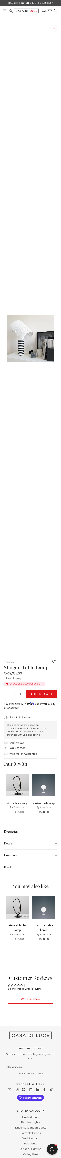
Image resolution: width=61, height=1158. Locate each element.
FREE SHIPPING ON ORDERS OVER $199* (30, 3)
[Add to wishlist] (54, 661)
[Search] (11, 11)
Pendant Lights (30, 1122)
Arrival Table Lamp (17, 803)
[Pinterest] (23, 1089)
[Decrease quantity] (8, 694)
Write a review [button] (30, 999)
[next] (57, 338)
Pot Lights (30, 1143)
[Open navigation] (5, 11)
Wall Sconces (30, 1138)
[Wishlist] (50, 11)
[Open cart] (56, 11)
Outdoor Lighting (30, 1148)
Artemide (9, 662)
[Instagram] (16, 1089)
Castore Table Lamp (43, 927)
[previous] (4, 338)
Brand (7, 867)
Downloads (10, 855)
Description (11, 831)
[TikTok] (51, 1089)
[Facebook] (44, 1089)
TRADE (43, 10)
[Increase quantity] (20, 694)
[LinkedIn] (30, 1089)
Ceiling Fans (30, 1154)
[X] (10, 1089)
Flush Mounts (30, 1117)
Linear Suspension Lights (30, 1127)
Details (8, 843)
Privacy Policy (35, 1073)
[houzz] (37, 1089)
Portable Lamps (30, 1133)
